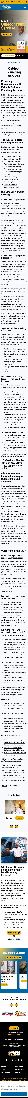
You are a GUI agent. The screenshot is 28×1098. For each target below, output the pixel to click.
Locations (10, 60)
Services (3, 1066)
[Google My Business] (21, 1060)
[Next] (16, 826)
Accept (14, 1094)
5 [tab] (17, 990)
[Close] (26, 1083)
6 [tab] (18, 990)
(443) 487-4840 (14, 939)
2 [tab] (11, 990)
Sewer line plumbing (11, 179)
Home (5, 60)
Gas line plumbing (10, 184)
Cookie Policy (10, 1090)
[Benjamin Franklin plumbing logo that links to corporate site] (6, 7)
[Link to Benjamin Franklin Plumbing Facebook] (6, 1060)
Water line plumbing (11, 182)
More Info (20, 818)
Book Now (5, 34)
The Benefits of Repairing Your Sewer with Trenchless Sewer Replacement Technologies (14, 742)
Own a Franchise (5, 1072)
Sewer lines (21, 392)
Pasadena (21, 60)
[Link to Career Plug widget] (18, 1060)
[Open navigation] (25, 7)
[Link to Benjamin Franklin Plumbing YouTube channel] (12, 1060)
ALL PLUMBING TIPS (12, 957)
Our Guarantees (19, 1066)
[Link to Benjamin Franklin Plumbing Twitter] (9, 1060)
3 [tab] (13, 990)
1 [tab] (9, 990)
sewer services (9, 731)
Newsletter (18, 1072)
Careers (3, 1069)
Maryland (16, 60)
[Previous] (11, 826)
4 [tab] (15, 990)
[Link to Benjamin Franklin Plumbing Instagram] (15, 1060)
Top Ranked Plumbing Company (13, 1)
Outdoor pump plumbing (12, 187)
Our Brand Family (19, 1069)
